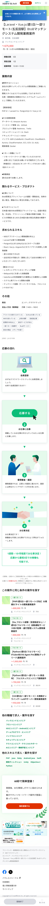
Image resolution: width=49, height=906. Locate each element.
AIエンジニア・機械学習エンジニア (20, 747)
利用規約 (6, 882)
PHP (8, 758)
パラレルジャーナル (10, 878)
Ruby (19, 758)
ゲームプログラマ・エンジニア (18, 732)
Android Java (29, 758)
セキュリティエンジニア (15, 740)
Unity (26, 762)
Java (13, 758)
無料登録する (24, 806)
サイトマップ (8, 889)
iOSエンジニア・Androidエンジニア (20, 728)
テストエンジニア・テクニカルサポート (22, 743)
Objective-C (35, 762)
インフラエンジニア (14, 736)
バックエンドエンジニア (15, 720)
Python (9, 766)
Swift (39, 758)
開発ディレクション (14, 762)
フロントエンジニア (14, 724)
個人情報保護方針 (10, 885)
